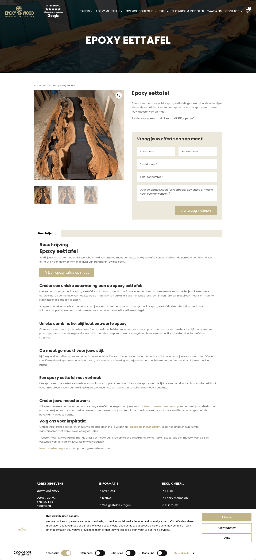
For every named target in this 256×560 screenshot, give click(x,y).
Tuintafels (170, 505)
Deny (227, 537)
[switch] (100, 553)
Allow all (227, 517)
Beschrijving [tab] (47, 233)
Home (37, 85)
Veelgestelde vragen (115, 505)
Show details (181, 553)
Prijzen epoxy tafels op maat (67, 272)
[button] (118, 95)
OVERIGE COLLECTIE (139, 11)
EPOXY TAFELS (50, 85)
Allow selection (227, 527)
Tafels (167, 491)
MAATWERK (215, 11)
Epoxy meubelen (175, 498)
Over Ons (107, 491)
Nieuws (105, 498)
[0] (248, 12)
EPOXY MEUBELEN (107, 11)
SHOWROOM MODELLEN (188, 11)
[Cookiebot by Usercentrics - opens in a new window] (22, 553)
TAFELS (85, 11)
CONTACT (232, 11)
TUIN (162, 11)
